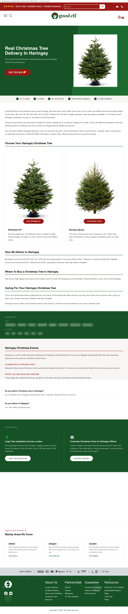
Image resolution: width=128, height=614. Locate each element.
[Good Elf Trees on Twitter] (11, 593)
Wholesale (69, 593)
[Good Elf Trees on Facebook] (6, 593)
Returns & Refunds (92, 590)
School (67, 587)
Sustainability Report (112, 590)
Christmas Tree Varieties (114, 587)
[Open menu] (5, 16)
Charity (67, 590)
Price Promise (90, 593)
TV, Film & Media (71, 597)
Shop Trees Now (15, 72)
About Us (48, 600)
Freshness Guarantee (93, 587)
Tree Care (108, 597)
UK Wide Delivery (52, 590)
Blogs (106, 593)
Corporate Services (81, 458)
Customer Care (51, 597)
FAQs (106, 600)
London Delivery (51, 587)
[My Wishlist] (122, 16)
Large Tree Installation (18, 458)
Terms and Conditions (53, 593)
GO (102, 6)
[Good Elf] (64, 15)
